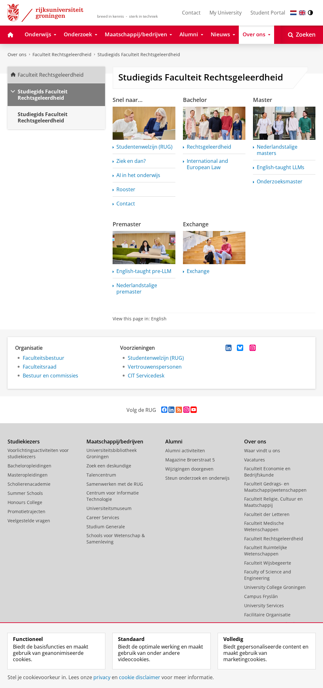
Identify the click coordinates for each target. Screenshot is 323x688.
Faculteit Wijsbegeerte (267, 563)
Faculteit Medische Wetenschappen (264, 526)
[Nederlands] (293, 12)
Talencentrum (101, 475)
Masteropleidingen (28, 475)
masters (277, 150)
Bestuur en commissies (50, 375)
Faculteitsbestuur (43, 358)
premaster (136, 288)
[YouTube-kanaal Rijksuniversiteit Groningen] (194, 409)
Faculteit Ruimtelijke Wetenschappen (265, 550)
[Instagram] (253, 348)
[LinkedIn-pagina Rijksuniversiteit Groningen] (171, 409)
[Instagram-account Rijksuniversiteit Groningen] (186, 409)
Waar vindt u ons (262, 451)
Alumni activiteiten (185, 451)
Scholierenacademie (29, 484)
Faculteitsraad (39, 367)
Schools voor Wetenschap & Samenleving (115, 538)
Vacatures (254, 460)
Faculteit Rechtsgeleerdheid (61, 54)
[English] (302, 12)
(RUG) (144, 147)
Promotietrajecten (26, 511)
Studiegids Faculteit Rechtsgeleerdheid (138, 54)
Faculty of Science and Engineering (267, 575)
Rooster (125, 189)
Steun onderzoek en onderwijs (197, 478)
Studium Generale (105, 527)
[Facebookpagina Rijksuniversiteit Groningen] (164, 409)
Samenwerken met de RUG (114, 484)
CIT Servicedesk (146, 375)
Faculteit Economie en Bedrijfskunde (267, 472)
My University (225, 12)
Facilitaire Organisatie (267, 615)
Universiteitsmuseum (109, 508)
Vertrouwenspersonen (155, 367)
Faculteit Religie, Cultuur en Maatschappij (273, 502)
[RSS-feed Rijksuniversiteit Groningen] (179, 409)
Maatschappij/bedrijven (114, 441)
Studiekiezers (24, 441)
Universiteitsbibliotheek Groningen (111, 453)
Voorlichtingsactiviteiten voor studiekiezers (38, 453)
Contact (191, 12)
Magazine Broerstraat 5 (190, 460)
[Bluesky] (240, 348)
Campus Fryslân (261, 596)
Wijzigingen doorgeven (189, 469)
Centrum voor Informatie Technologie (112, 496)
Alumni (173, 441)
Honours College (25, 502)
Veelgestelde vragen (29, 521)
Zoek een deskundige (108, 466)
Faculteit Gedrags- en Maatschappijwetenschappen (275, 487)
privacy (101, 677)
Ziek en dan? (131, 161)
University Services (264, 605)
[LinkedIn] (229, 348)
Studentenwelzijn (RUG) (156, 358)
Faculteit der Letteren (267, 514)
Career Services (102, 517)
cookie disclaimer (139, 677)
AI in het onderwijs (138, 175)
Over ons (17, 54)
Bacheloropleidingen (29, 466)
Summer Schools (25, 493)
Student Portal (267, 12)
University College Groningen (275, 587)
